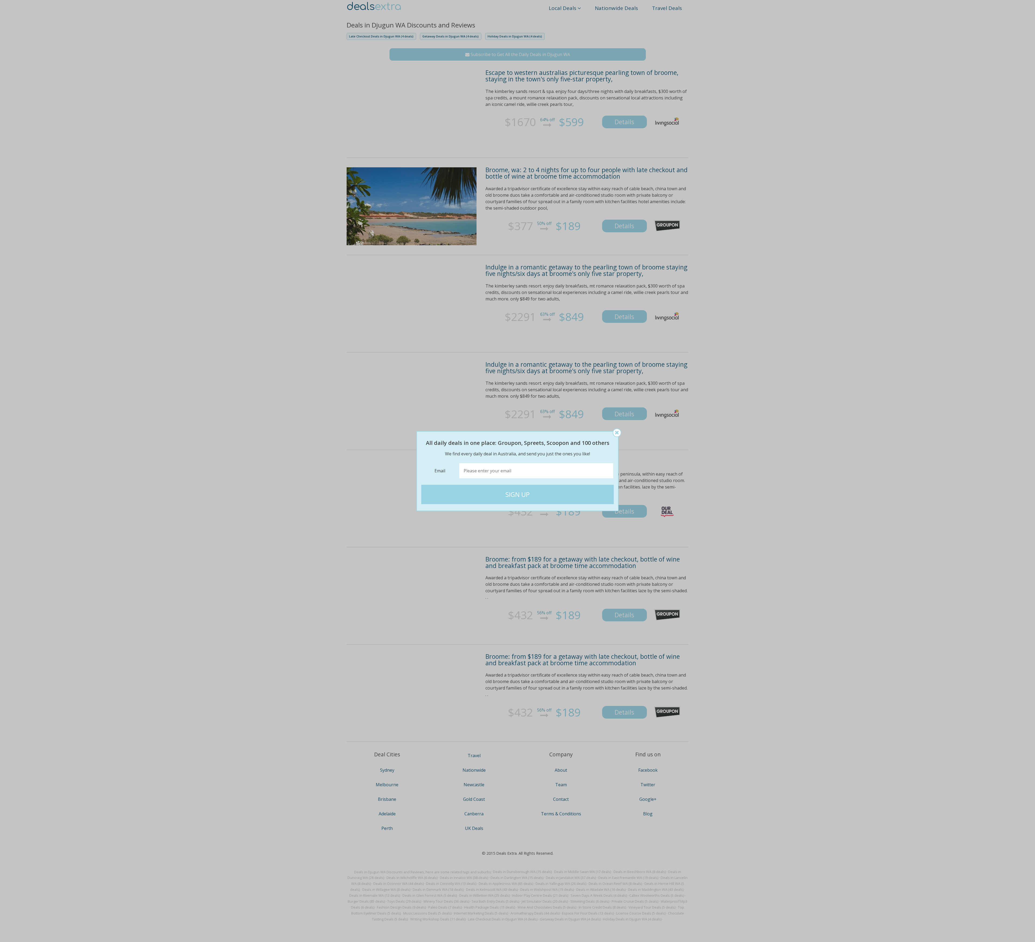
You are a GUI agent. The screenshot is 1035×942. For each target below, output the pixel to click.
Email (439, 471)
